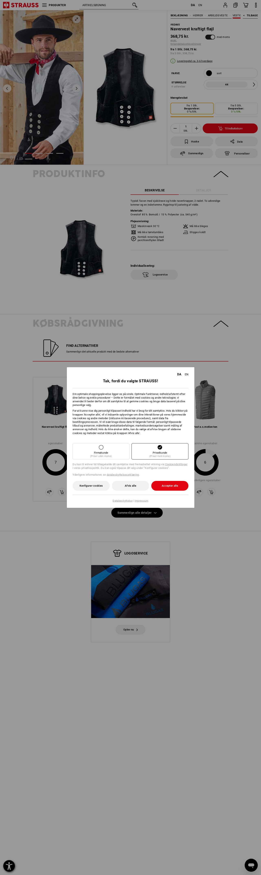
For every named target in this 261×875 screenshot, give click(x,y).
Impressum (141, 500)
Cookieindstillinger (176, 464)
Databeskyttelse (123, 500)
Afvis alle (130, 485)
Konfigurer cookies (91, 485)
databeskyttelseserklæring (123, 474)
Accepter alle (170, 485)
